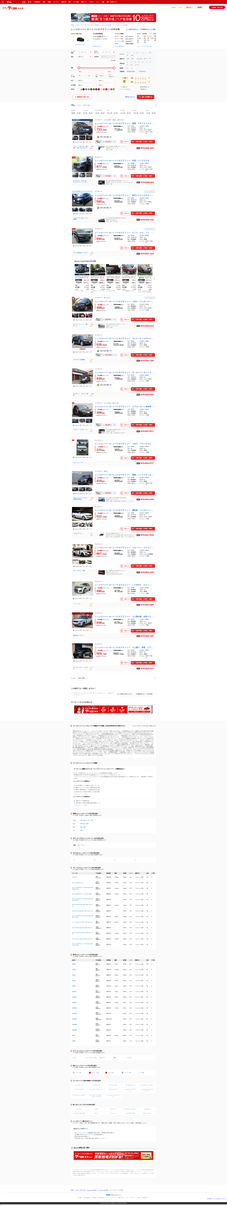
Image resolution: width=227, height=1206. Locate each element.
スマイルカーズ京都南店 (79, 359)
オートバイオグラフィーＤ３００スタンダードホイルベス (82, 888)
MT (150, 58)
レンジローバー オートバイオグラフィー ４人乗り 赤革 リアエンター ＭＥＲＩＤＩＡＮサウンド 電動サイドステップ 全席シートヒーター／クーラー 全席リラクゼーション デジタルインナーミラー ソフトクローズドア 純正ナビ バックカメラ (125, 647)
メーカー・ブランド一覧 (81, 25)
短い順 (148, 113)
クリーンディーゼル (91, 1057)
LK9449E (74, 1030)
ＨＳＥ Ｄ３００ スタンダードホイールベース (82, 905)
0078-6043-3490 (147, 499)
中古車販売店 (37, 2)
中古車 (72, 25)
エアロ (74, 1057)
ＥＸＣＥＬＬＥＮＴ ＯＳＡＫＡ (80, 668)
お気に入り (189, 7)
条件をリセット (130, 97)
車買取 (49, 2)
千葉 (92, 820)
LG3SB (74, 980)
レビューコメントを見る (143, 46)
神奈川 (85, 820)
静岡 (81, 823)
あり (128, 68)
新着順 (73, 113)
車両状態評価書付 (131, 71)
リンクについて (113, 1197)
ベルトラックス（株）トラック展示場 (80, 218)
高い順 (90, 113)
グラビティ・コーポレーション (80, 429)
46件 (91, 499)
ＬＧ (115, 859)
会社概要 (79, 1197)
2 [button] (111, 715)
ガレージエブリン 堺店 (79, 570)
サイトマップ (132, 1197)
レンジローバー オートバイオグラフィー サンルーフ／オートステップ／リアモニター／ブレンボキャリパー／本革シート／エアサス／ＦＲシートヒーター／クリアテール (125, 372)
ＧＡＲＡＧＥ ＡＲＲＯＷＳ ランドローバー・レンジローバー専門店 (80, 181)
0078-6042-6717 (147, 463)
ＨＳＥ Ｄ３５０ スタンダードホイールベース (82, 933)
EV (127, 55)
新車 (44, 2)
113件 (91, 535)
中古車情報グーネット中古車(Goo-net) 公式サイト (217, 1198)
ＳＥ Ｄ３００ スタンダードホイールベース (82, 939)
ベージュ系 (78, 1072)
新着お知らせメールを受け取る (145, 694)
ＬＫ (135, 859)
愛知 (87, 823)
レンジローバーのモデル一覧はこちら (145, 725)
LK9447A (74, 1013)
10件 (91, 431)
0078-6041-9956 (147, 605)
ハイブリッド (144, 52)
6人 (143, 62)
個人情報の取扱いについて (103, 1197)
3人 (131, 62)
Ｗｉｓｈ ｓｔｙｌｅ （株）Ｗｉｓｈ (80, 325)
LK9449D (74, 1024)
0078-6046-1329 (147, 220)
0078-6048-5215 (147, 326)
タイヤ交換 (76, 2)
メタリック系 (127, 1072)
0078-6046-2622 (147, 148)
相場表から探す (96, 46)
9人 (127, 64)
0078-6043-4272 (147, 668)
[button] (72, 279)
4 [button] (115, 715)
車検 (69, 2)
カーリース (56, 2)
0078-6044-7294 (147, 361)
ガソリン (129, 52)
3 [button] (113, 715)
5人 (139, 62)
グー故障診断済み (141, 71)
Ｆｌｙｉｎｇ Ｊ (77, 603)
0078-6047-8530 (147, 535)
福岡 (81, 830)
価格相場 (90, 1132)
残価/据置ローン (112, 76)
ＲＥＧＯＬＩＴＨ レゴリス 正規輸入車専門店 (80, 498)
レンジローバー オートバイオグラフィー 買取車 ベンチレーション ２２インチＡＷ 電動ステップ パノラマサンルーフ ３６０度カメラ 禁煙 (125, 510)
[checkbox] (120, 78)
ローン (97, 2)
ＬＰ (74, 859)
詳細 (114, 141)
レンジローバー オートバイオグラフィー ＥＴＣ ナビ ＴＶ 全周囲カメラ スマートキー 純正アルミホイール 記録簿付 (125, 233)
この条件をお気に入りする (125, 694)
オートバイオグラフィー (78, 882)
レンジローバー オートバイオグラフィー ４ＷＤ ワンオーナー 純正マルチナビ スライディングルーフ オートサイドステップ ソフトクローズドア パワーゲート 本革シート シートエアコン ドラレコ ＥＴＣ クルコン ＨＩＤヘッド (125, 301)
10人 (132, 64)
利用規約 (94, 1197)
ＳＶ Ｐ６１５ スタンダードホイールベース (82, 911)
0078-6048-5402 (147, 182)
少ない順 (123, 113)
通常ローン (111, 74)
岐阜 (84, 823)
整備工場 (64, 2)
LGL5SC (74, 991)
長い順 (153, 113)
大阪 (81, 827)
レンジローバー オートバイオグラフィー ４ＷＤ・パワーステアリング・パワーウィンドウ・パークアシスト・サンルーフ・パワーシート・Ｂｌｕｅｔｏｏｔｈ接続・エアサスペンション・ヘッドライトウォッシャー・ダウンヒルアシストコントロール (125, 444)
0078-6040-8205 (147, 395)
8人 (150, 62)
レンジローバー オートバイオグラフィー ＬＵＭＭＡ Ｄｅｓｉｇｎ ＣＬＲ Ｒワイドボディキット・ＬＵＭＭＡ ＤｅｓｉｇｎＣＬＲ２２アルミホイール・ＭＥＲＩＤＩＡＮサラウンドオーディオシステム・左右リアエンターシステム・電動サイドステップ (125, 585)
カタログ (91, 2)
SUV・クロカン (81, 845)
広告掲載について (145, 1197)
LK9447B (74, 1019)
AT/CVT (145, 58)
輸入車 (29, 2)
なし (132, 68)
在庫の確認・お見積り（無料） (144, 141)
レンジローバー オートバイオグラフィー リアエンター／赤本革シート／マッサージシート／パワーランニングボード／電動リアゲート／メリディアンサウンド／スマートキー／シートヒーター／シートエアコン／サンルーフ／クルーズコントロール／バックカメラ (125, 406)
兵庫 (84, 827)
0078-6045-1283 (147, 636)
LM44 (73, 1035)
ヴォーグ (74, 877)
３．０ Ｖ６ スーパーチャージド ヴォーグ (82, 922)
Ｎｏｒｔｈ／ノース (78, 462)
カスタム (129, 1057)
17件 (91, 326)
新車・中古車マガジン (112, 2)
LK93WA (74, 1002)
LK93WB (74, 1008)
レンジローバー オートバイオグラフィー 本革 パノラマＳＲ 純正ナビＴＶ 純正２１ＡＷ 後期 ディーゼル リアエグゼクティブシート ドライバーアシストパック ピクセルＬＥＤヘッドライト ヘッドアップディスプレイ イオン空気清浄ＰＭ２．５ (125, 161)
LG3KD (74, 969)
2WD (128, 58)
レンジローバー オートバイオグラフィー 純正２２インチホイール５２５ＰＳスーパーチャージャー (125, 195)
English (174, 7)
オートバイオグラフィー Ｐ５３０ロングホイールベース (82, 944)
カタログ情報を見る (119, 46)
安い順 (85, 113)
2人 (127, 62)
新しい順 (110, 113)
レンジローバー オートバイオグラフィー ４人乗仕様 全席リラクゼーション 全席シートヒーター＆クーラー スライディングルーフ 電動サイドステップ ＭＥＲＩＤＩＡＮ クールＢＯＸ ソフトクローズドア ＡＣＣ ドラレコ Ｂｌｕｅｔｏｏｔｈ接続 (125, 616)
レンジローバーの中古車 (105, 25)
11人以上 (137, 64)
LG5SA (74, 986)
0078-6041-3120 (147, 254)
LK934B (74, 997)
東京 (81, 820)
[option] (80, 40)
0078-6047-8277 (147, 431)
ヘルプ (180, 7)
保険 (103, 2)
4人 (135, 62)
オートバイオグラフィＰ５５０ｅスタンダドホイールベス (82, 916)
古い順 (78, 113)
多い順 (128, 113)
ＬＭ (94, 859)
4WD (132, 58)
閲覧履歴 (200, 7)
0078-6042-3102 (147, 572)
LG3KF (74, 975)
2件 (90, 605)
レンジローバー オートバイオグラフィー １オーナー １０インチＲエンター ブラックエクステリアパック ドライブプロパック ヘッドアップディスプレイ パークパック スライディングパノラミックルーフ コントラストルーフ (125, 547)
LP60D (73, 1041)
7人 (146, 62)
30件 (91, 148)
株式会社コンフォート (78, 635)
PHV (150, 52)
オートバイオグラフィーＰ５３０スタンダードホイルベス (82, 899)
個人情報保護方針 (86, 1197)
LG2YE (74, 964)
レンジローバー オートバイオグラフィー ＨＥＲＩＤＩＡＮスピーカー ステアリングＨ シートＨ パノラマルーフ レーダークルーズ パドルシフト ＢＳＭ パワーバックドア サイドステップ (125, 338)
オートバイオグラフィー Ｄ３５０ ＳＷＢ (82, 894)
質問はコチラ (121, 1197)
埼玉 (89, 820)
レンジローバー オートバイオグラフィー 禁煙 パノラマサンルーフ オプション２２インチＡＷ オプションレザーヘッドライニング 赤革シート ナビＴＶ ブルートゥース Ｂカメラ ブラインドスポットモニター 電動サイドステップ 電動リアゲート (125, 475)
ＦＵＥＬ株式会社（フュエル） (80, 252)
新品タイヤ (84, 2)
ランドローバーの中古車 (93, 25)
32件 (91, 395)
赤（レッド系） (96, 1072)
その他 (131, 55)
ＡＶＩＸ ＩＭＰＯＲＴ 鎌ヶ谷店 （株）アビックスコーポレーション (80, 147)
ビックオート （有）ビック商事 (80, 394)
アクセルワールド (77, 533)
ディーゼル (135, 52)
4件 (150, 46)
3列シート (102, 1057)
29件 (91, 254)
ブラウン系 (111, 1072)
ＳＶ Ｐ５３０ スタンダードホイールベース (82, 927)
